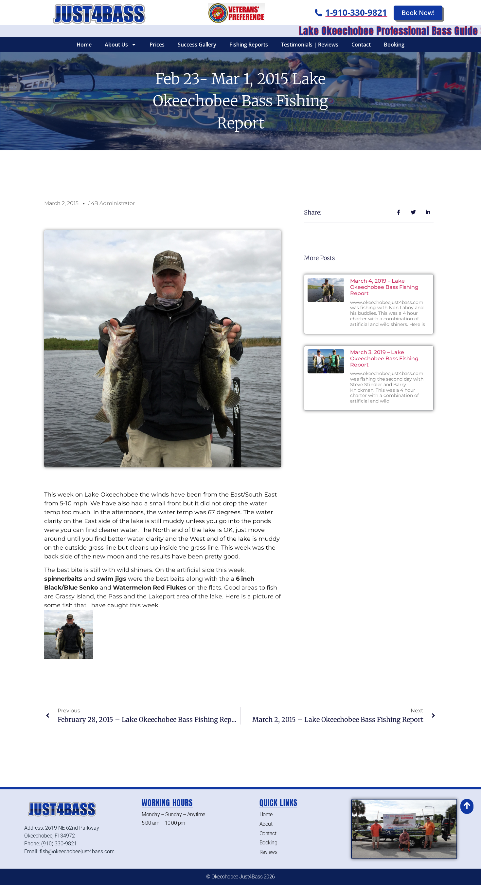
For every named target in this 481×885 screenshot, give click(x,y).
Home (84, 44)
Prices (157, 44)
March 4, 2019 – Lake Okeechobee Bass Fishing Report (384, 287)
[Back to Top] (467, 805)
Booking (394, 44)
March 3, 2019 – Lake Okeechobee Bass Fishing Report (384, 358)
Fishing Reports (248, 44)
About (266, 824)
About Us (116, 44)
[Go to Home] (97, 12)
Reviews (268, 852)
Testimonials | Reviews (309, 44)
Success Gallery (197, 44)
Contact (361, 44)
